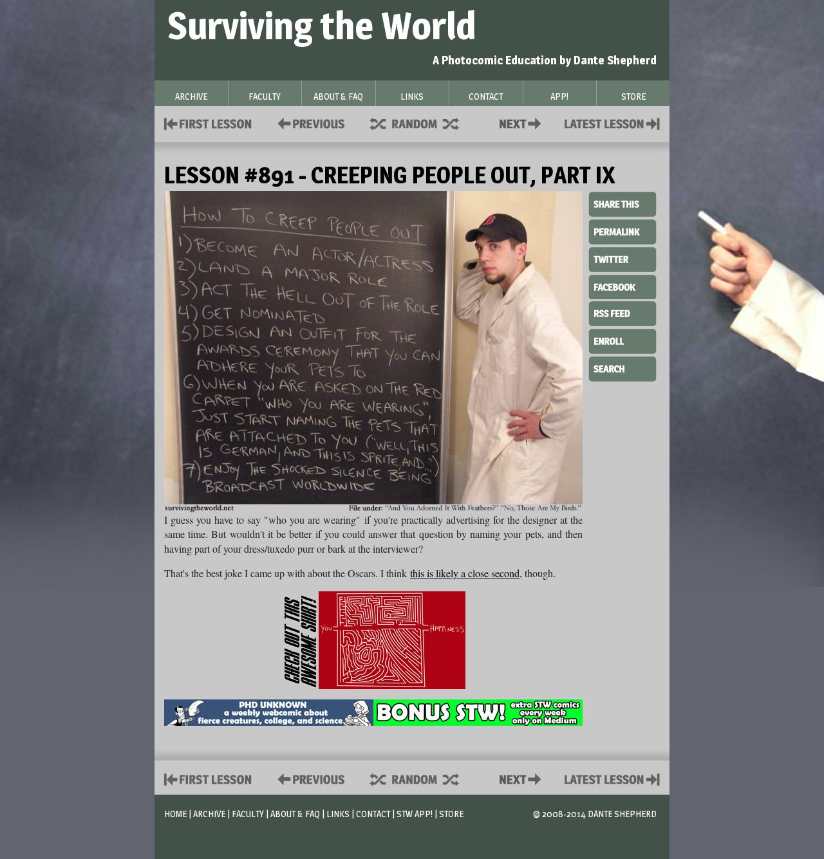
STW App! (415, 813)
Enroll (622, 339)
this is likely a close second (465, 573)
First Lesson (208, 122)
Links (338, 813)
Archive (209, 813)
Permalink (622, 231)
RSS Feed (622, 312)
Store (451, 813)
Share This (622, 204)
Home (175, 813)
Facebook (622, 285)
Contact (523, 122)
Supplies (423, 122)
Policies (308, 122)
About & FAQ (295, 813)
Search (622, 367)
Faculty (248, 813)
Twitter (622, 258)
